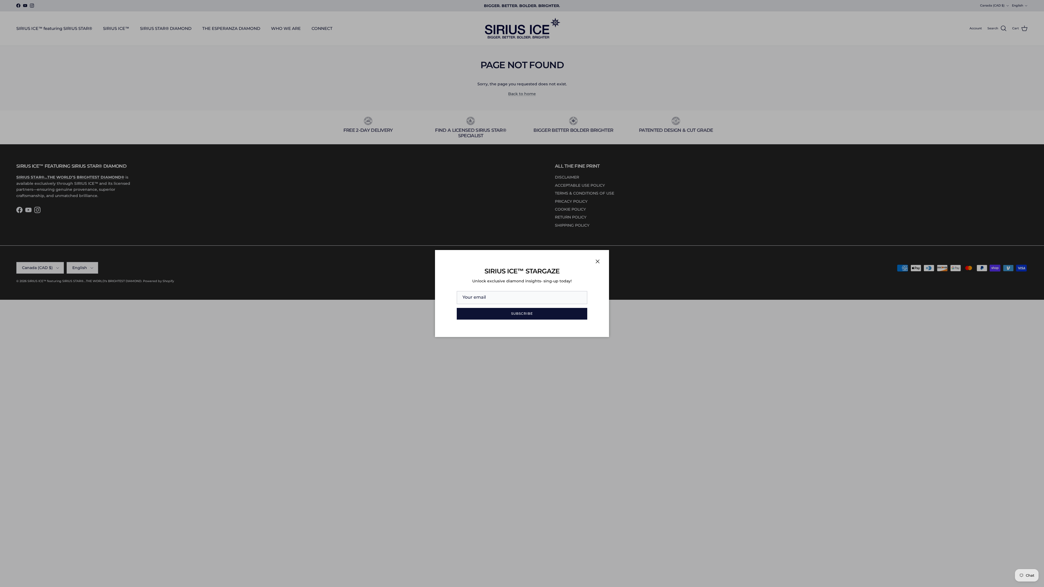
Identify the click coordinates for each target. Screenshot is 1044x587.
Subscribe (522, 313)
